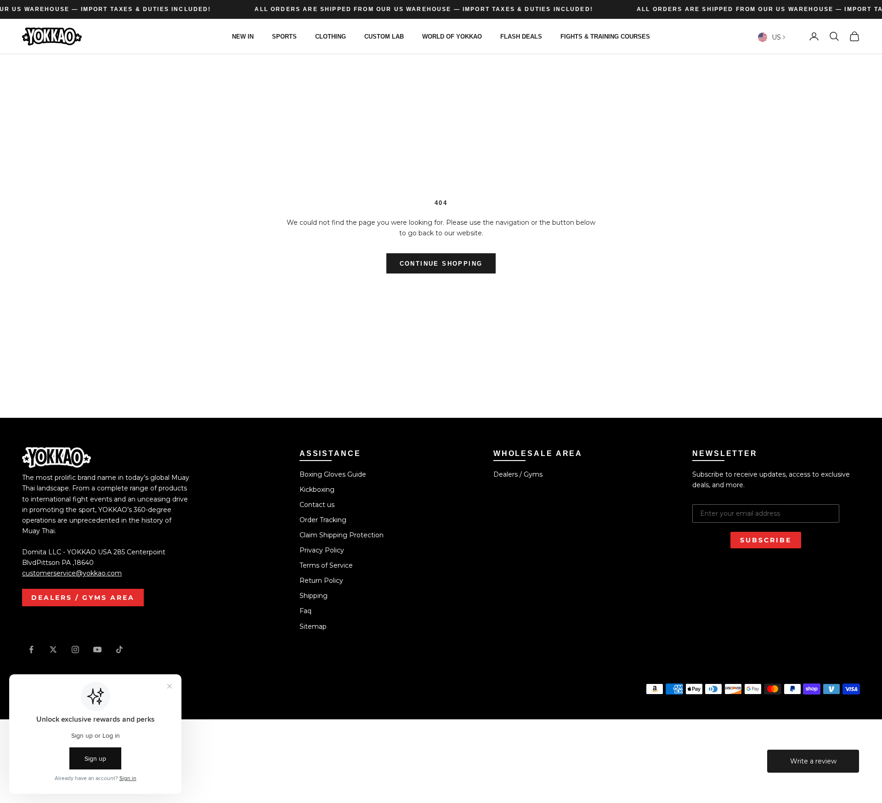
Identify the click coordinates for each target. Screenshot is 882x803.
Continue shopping (441, 263)
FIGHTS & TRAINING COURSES (605, 36)
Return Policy (321, 580)
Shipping (314, 596)
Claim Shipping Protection (342, 535)
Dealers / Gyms (518, 474)
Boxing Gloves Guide (333, 474)
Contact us (317, 505)
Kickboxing (317, 489)
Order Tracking (323, 520)
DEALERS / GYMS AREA (83, 597)
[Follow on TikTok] (119, 649)
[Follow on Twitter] (53, 649)
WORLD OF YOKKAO (452, 36)
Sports (284, 36)
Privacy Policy (322, 550)
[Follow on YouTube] (97, 649)
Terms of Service (326, 565)
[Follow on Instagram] (75, 649)
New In (243, 36)
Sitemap (313, 626)
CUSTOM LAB (384, 36)
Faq (305, 611)
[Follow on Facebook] (31, 649)
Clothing (330, 36)
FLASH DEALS (521, 36)
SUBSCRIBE (766, 540)
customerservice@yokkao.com (72, 573)
